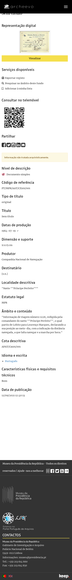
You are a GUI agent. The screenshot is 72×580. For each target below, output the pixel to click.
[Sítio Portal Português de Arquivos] (18, 521)
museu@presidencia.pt (32, 557)
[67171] (35, 42)
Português (11, 361)
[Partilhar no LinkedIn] (18, 144)
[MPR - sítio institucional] (48, 470)
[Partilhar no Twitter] (9, 144)
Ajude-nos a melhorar (31, 470)
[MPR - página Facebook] (52, 470)
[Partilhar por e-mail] (23, 144)
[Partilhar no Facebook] (4, 144)
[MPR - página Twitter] (57, 470)
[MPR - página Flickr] (67, 470)
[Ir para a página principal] (16, 6)
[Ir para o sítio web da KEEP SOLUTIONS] (64, 576)
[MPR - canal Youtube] (62, 470)
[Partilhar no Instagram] (13, 144)
